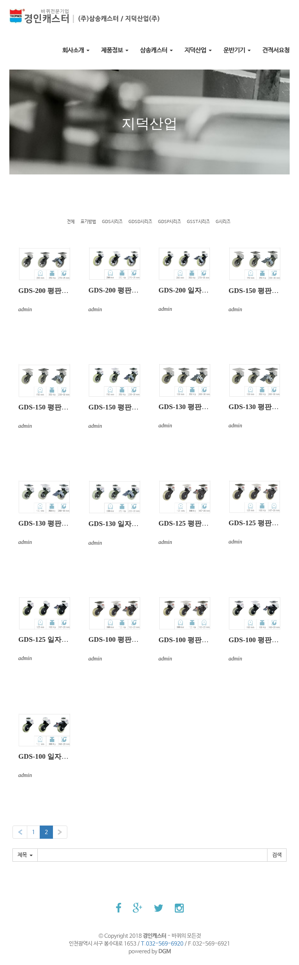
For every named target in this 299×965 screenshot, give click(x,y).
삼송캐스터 (154, 50)
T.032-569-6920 (162, 944)
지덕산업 (196, 50)
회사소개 (74, 50)
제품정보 (113, 50)
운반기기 (235, 50)
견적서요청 (276, 50)
